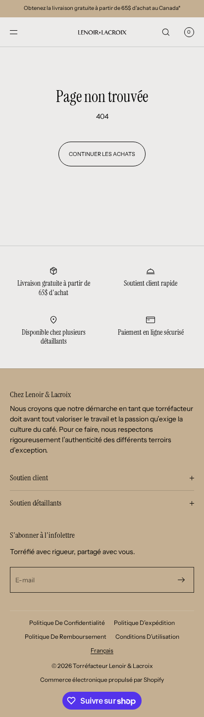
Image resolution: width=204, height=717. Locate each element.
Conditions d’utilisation (147, 636)
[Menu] (22, 32)
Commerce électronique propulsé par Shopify (102, 679)
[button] (165, 32)
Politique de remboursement (65, 636)
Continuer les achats (102, 154)
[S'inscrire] (181, 579)
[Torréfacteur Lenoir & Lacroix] (102, 32)
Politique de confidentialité (67, 622)
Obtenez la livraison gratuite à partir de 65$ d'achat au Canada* (102, 7)
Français (102, 650)
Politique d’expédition (144, 622)
